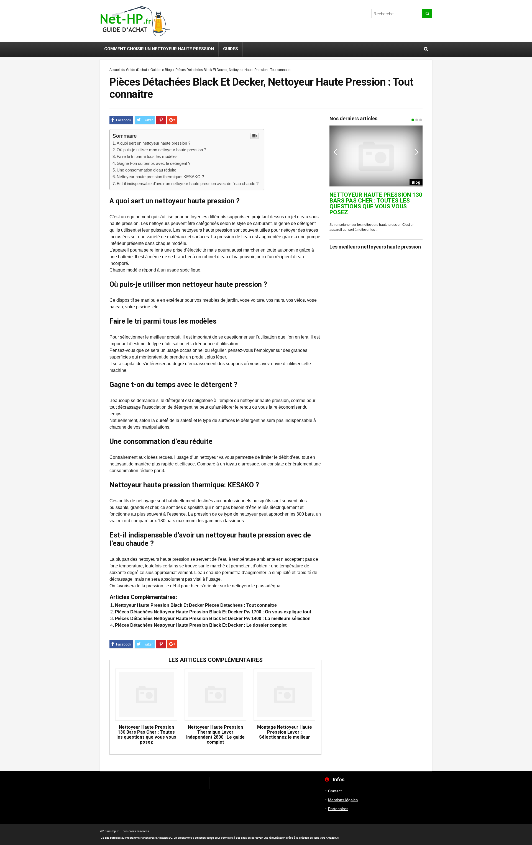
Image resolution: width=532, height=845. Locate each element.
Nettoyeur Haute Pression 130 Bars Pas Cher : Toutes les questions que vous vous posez (146, 735)
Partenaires (338, 808)
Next (417, 151)
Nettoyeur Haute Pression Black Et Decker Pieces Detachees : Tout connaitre (196, 605)
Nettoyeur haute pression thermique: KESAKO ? (160, 176)
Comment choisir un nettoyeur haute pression (159, 48)
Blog (168, 70)
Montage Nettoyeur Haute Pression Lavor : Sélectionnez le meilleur (284, 732)
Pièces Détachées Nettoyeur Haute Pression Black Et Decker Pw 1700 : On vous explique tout (213, 612)
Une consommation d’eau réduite (146, 170)
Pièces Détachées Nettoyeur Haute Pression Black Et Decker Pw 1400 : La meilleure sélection (213, 618)
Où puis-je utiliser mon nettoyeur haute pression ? (161, 149)
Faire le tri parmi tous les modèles (147, 156)
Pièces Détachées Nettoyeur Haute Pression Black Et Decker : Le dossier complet (201, 625)
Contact (335, 791)
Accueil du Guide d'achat (128, 70)
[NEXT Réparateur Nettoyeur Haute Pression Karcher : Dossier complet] (526, 408)
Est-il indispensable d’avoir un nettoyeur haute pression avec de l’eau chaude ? (188, 183)
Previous (335, 151)
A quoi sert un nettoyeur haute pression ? (153, 143)
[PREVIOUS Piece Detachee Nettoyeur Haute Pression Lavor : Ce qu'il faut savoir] (5, 408)
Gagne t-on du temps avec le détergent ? (153, 163)
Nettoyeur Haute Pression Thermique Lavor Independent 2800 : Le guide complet (215, 735)
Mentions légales (343, 800)
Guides (230, 48)
